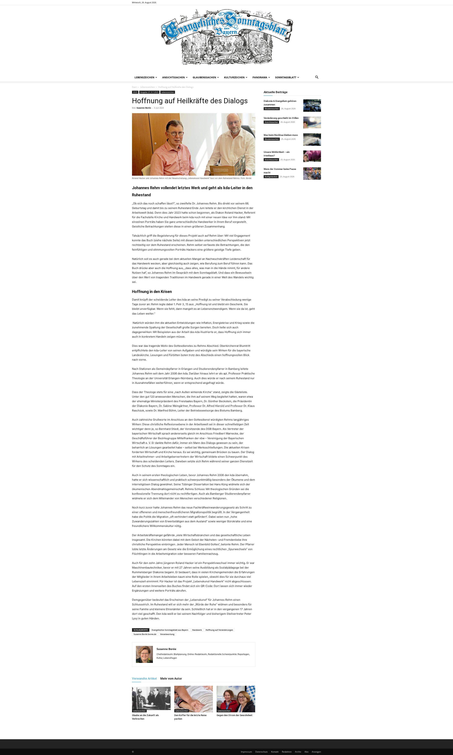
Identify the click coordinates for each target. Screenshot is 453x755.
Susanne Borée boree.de (145, 634)
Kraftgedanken (271, 176)
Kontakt (275, 751)
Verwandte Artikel (144, 678)
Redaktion (287, 751)
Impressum (246, 751)
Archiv (298, 751)
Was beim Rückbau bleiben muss (281, 135)
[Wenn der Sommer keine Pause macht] (312, 173)
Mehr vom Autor (171, 678)
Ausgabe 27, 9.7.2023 (149, 92)
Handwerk (197, 630)
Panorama (260, 77)
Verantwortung (167, 634)
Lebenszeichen (144, 77)
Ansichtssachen (173, 77)
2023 (135, 92)
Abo (306, 751)
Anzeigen (316, 751)
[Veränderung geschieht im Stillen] (312, 122)
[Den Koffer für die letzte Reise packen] (193, 699)
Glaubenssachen (204, 77)
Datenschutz (261, 751)
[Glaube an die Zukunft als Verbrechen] (151, 699)
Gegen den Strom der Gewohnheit (234, 715)
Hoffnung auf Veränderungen (219, 630)
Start (134, 87)
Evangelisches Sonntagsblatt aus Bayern (170, 630)
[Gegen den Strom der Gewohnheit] (236, 699)
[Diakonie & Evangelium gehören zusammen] (312, 105)
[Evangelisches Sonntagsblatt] (226, 39)
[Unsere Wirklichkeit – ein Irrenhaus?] (312, 156)
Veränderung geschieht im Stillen (281, 118)
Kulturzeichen (234, 77)
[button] (316, 77)
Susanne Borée (144, 107)
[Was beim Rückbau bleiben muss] (312, 139)
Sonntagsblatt (285, 77)
